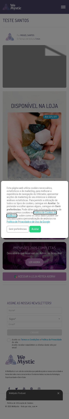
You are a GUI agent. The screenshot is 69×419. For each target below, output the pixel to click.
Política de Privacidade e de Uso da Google (28, 221)
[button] (18, 229)
